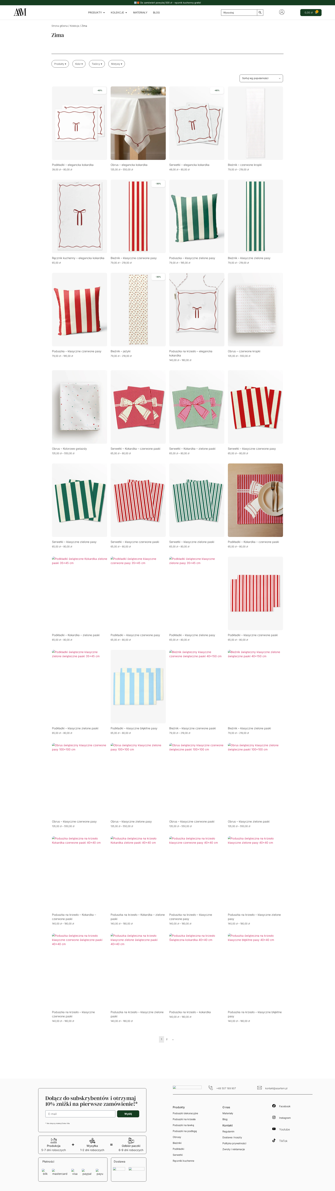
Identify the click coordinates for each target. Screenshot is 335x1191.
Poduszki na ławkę (183, 1125)
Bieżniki (177, 1142)
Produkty (179, 1107)
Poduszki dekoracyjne (185, 1113)
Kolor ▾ (79, 63)
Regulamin (228, 1131)
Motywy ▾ (116, 63)
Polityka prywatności (234, 1143)
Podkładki (178, 1148)
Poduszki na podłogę (185, 1131)
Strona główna (59, 25)
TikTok (283, 1141)
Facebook (285, 1106)
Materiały (227, 1113)
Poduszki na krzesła (184, 1119)
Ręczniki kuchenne (183, 1160)
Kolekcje (74, 25)
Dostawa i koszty (232, 1137)
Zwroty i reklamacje (233, 1149)
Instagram (285, 1117)
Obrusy (177, 1136)
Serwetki (178, 1154)
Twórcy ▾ (97, 63)
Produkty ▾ (60, 63)
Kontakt (227, 1125)
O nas (226, 1107)
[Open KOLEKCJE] (126, 12)
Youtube (284, 1129)
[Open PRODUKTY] (104, 12)
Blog (225, 1119)
